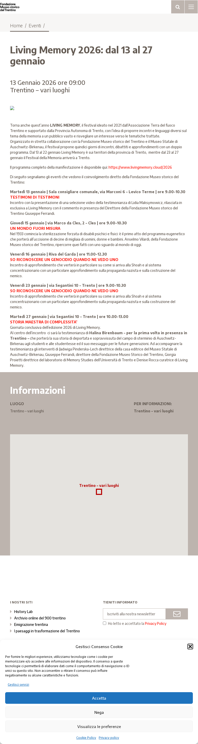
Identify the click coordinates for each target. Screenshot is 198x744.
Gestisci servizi (18, 684)
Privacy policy (109, 738)
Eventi (35, 25)
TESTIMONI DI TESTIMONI (34, 197)
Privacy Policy (155, 623)
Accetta (99, 698)
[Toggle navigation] (178, 7)
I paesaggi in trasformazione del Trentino (47, 631)
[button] (190, 646)
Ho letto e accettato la (137, 624)
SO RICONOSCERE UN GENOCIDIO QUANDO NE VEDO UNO (64, 259)
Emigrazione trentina (31, 624)
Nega (99, 712)
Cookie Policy (86, 738)
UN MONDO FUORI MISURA (35, 228)
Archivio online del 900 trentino (40, 618)
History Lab (23, 611)
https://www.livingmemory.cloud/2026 (140, 167)
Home (16, 25)
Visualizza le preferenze (99, 726)
